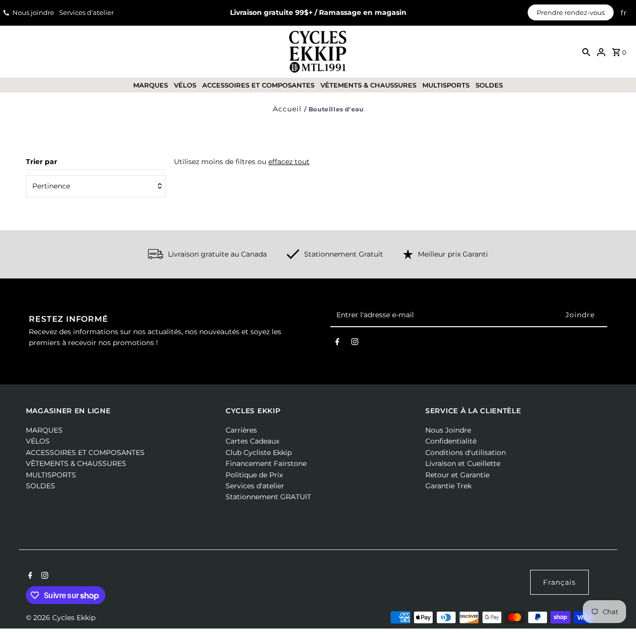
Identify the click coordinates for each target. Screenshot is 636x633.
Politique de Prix (254, 474)
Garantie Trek (448, 485)
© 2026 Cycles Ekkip (60, 617)
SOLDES (489, 85)
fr (624, 12)
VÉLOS (185, 85)
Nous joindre (33, 12)
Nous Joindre (448, 430)
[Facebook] (337, 343)
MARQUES (150, 85)
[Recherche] (586, 52)
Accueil (287, 108)
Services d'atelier (86, 12)
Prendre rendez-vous (571, 12)
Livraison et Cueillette (462, 463)
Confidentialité (451, 441)
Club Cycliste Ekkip (259, 452)
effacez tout (289, 161)
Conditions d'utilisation (465, 452)
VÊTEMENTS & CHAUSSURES (368, 85)
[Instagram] (354, 343)
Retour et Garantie (457, 474)
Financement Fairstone (266, 463)
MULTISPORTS (446, 85)
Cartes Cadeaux (252, 441)
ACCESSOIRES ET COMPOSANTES (258, 85)
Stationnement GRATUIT (268, 496)
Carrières (241, 430)
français (559, 582)
